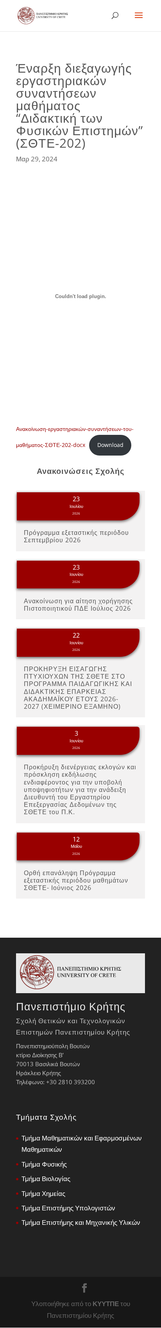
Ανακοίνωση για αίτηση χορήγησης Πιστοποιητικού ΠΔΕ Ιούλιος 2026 (78, 605)
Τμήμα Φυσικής (44, 1164)
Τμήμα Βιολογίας (45, 1178)
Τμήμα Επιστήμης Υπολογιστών (68, 1207)
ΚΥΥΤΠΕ (106, 1303)
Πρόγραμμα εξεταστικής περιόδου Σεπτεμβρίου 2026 (76, 536)
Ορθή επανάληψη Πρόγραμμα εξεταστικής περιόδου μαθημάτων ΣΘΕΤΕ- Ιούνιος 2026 (76, 880)
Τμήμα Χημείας (43, 1193)
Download (110, 445)
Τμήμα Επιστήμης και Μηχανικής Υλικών (80, 1222)
